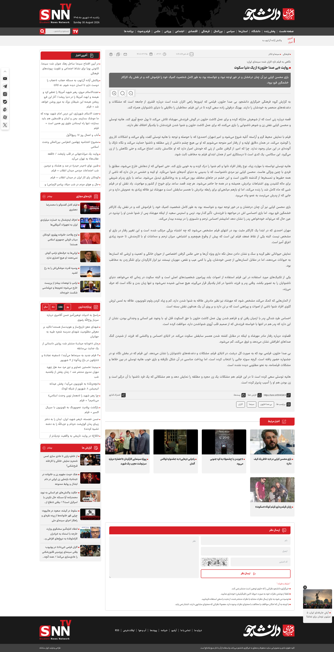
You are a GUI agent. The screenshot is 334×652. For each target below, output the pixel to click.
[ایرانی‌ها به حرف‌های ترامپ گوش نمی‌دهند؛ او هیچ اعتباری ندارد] (90, 256)
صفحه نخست (286, 31)
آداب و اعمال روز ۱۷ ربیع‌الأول (82, 135)
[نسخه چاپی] (111, 54)
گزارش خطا (252, 395)
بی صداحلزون (266, 404)
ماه (53, 307)
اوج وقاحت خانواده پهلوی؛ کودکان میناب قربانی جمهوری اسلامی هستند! (60, 240)
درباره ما (198, 630)
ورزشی (167, 31)
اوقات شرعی (129, 630)
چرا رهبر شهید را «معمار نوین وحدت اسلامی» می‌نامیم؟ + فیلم (73, 398)
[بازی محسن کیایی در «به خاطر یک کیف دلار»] (272, 441)
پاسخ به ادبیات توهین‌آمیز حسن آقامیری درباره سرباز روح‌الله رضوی (73, 318)
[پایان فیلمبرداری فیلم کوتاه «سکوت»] (272, 489)
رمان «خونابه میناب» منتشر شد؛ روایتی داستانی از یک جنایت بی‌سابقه (71, 346)
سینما (251, 404)
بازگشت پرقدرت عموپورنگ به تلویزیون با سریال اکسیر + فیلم (72, 410)
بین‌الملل (218, 31)
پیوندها (153, 630)
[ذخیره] (118, 54)
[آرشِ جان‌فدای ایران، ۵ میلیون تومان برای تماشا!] (317, 598)
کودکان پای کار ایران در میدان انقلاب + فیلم (74, 177)
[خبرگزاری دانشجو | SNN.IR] (269, 14)
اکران (240, 404)
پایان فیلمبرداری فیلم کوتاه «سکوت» (273, 507)
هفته (60, 307)
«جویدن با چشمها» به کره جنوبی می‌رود (226, 461)
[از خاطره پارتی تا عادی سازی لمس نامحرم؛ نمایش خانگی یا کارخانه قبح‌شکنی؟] (90, 459)
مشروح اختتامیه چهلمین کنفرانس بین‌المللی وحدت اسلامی (70, 145)
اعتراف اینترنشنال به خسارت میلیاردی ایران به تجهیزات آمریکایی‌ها (59, 222)
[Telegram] (5, 86)
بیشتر (47, 196)
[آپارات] (5, 117)
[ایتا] (5, 109)
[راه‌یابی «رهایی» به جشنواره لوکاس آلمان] (175, 441)
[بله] (5, 101)
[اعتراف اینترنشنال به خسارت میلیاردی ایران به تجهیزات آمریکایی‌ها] (90, 223)
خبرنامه (164, 630)
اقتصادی (193, 31)
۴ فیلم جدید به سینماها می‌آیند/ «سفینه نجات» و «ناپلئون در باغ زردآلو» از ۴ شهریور (70, 358)
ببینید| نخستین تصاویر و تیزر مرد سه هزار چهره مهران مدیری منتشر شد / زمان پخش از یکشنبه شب (72, 372)
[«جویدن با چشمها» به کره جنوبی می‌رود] (224, 441)
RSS (117, 630)
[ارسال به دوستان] (125, 54)
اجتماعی (179, 31)
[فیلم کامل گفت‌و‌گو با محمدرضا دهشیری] (90, 208)
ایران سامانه (44, 648)
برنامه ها (129, 31)
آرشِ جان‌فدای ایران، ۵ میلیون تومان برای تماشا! (318, 615)
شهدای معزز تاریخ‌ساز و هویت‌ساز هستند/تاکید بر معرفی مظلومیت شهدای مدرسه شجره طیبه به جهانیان (71, 332)
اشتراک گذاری (114, 395)
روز (68, 307)
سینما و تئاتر (274, 54)
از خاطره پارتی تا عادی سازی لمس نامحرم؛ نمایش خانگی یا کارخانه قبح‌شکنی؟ (60, 461)
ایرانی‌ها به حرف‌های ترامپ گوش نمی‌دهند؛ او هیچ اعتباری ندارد (61, 255)
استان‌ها (243, 31)
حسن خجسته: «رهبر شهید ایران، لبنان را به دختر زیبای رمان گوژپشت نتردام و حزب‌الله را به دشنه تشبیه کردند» (72, 424)
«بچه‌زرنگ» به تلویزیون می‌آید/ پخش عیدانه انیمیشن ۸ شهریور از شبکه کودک (74, 386)
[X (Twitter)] (5, 125)
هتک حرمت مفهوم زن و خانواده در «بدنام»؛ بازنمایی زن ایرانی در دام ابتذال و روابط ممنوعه (60, 479)
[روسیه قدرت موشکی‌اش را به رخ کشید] (90, 271)
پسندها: (236, 395)
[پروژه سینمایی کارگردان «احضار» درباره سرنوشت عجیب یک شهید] (127, 441)
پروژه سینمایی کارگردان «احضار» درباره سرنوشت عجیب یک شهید (128, 461)
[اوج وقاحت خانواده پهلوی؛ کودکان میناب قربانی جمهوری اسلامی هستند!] (90, 238)
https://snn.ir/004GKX (275, 395)
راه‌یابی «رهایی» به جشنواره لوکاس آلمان (177, 461)
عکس (157, 31)
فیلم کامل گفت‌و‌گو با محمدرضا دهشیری (62, 207)
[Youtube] (5, 78)
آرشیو (174, 630)
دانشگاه (255, 31)
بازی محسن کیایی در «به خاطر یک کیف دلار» (272, 461)
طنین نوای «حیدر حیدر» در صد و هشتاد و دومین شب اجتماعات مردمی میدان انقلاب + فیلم (71, 168)
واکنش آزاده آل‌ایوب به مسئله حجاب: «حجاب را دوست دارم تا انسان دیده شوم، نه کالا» (245, 41)
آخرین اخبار (81, 55)
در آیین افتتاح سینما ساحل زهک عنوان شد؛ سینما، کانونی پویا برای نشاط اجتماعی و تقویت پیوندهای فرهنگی (70, 69)
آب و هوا (142, 630)
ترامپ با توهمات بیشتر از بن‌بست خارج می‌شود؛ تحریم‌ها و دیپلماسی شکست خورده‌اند (60, 288)
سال (46, 307)
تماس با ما (185, 630)
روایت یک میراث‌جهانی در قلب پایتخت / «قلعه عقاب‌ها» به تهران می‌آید (73, 156)
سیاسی (231, 31)
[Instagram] (5, 94)
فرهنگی (205, 31)
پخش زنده (269, 31)
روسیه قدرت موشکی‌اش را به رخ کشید (61, 270)
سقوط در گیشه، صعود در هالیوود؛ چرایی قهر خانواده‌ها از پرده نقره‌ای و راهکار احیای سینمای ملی (60, 516)
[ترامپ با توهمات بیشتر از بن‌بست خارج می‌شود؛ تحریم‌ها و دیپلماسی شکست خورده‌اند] (90, 286)
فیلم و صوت (143, 31)
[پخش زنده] (75, 31)
